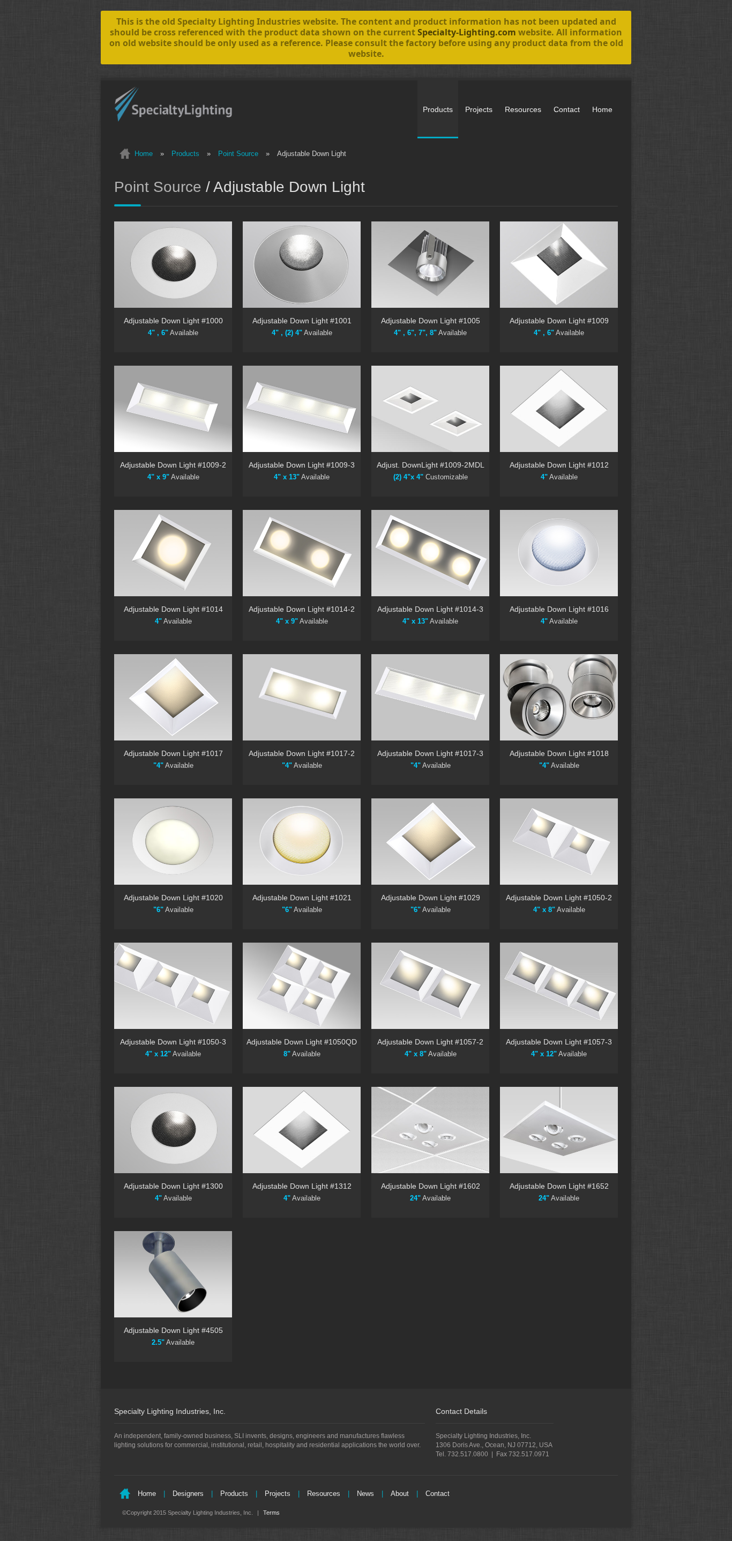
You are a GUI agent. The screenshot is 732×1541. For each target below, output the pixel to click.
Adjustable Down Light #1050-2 (559, 897)
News (365, 1494)
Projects (478, 109)
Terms (271, 1512)
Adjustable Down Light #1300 (173, 1186)
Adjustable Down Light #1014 (173, 609)
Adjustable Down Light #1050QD (302, 1042)
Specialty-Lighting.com (466, 32)
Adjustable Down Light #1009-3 (302, 465)
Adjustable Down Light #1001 (302, 320)
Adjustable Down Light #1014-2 (302, 609)
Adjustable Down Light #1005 (430, 320)
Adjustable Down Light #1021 (302, 897)
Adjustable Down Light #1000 (173, 320)
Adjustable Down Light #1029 (430, 897)
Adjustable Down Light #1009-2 (173, 465)
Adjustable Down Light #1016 (559, 609)
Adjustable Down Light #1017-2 (302, 753)
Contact (567, 109)
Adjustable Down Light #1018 (559, 753)
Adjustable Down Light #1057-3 (559, 1042)
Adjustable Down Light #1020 (173, 897)
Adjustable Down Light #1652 (559, 1186)
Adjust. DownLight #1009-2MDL (430, 465)
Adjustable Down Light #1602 (430, 1186)
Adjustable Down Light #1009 (559, 320)
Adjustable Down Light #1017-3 (430, 753)
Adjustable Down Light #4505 (173, 1330)
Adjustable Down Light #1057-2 (430, 1042)
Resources (523, 109)
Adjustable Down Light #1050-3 (173, 1042)
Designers (188, 1494)
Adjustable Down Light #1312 (302, 1186)
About (400, 1494)
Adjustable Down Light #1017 (173, 753)
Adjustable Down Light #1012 (559, 465)
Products (438, 109)
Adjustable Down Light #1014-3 (430, 609)
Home (602, 109)
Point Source (238, 154)
